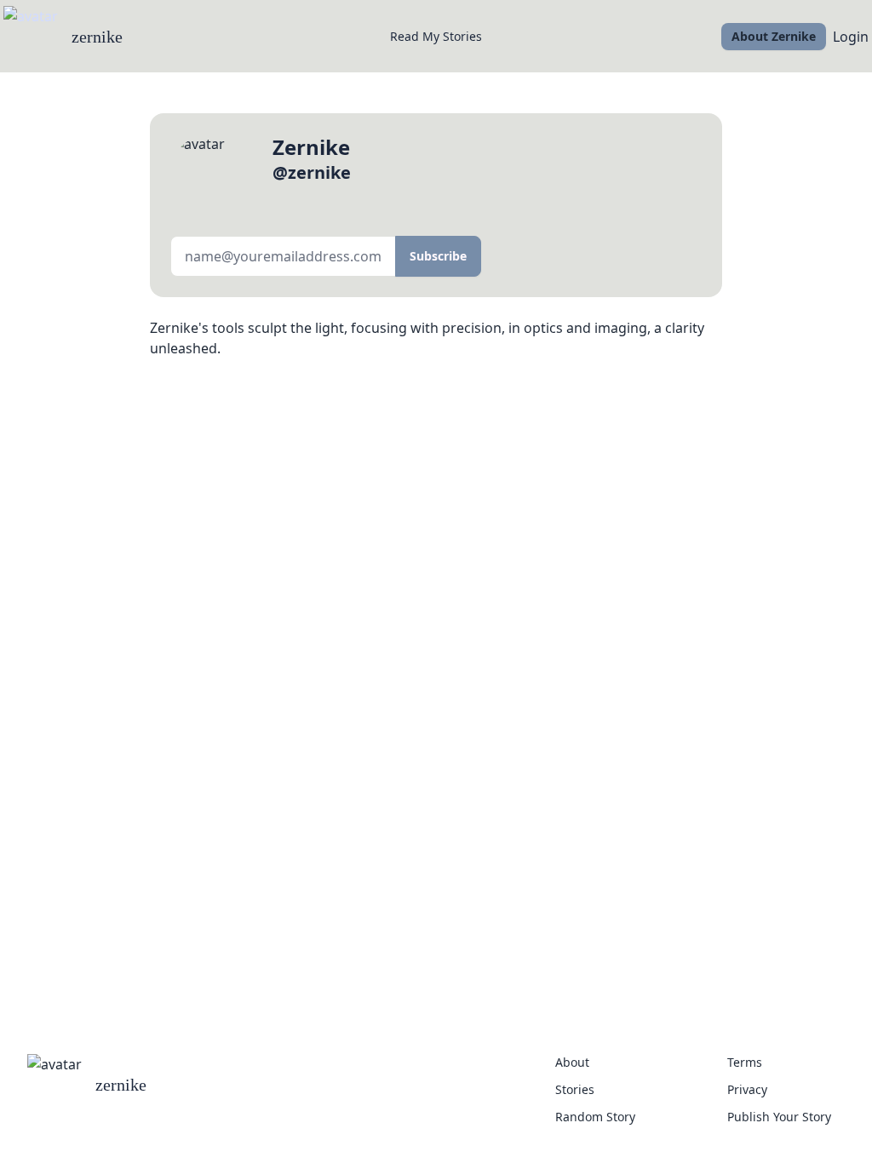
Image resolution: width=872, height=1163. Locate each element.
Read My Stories (436, 36)
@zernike (311, 172)
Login (851, 36)
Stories (574, 1089)
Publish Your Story (779, 1117)
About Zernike (773, 36)
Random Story (595, 1117)
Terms (744, 1062)
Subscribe (438, 256)
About (572, 1062)
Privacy (747, 1089)
